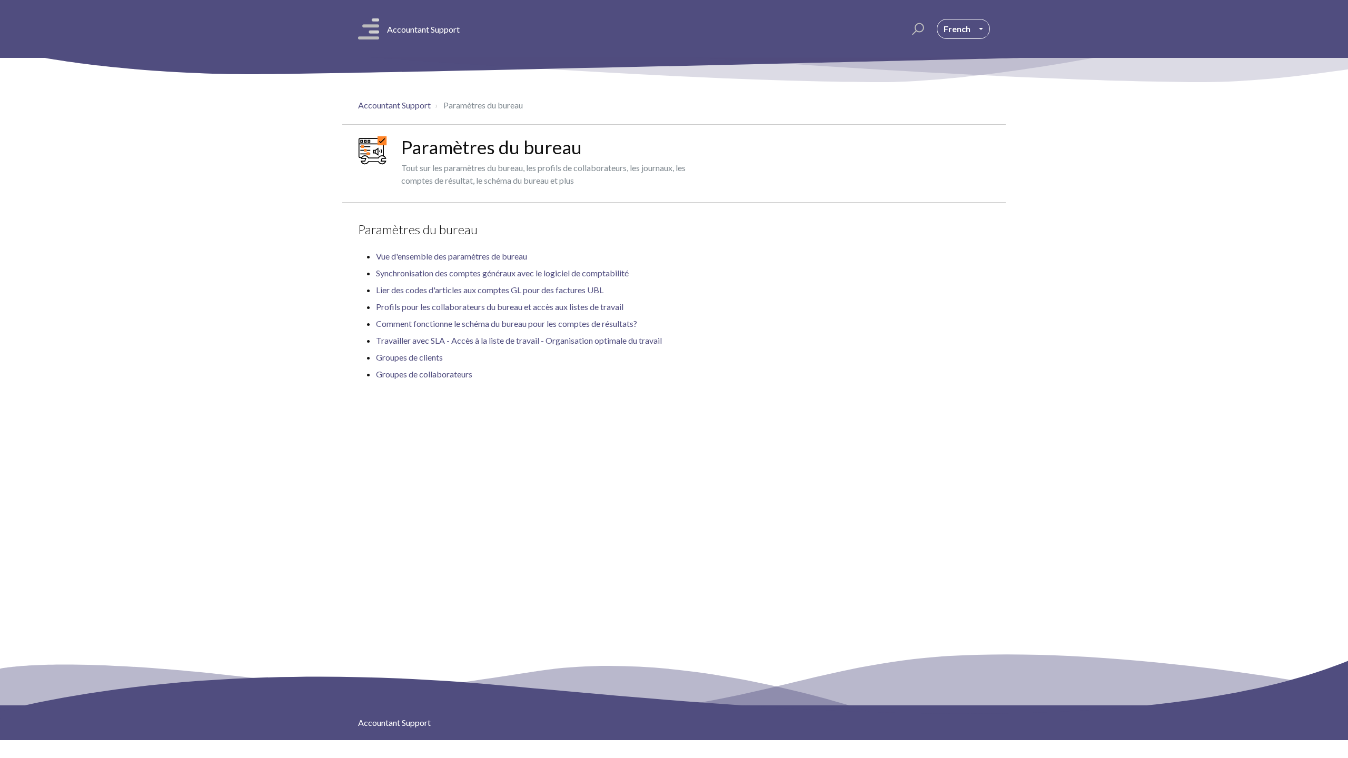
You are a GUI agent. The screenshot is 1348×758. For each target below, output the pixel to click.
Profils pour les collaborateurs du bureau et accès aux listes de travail (499, 307)
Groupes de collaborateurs (424, 374)
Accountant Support (394, 105)
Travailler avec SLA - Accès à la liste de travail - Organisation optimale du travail (519, 340)
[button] (916, 29)
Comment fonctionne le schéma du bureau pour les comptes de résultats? (506, 323)
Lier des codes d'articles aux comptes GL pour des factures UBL (489, 290)
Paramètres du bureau (418, 229)
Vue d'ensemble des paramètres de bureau (451, 256)
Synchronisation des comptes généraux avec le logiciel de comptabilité (502, 273)
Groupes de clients (409, 357)
